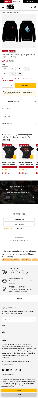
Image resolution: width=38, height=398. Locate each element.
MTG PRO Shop (17, 1)
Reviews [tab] (6, 228)
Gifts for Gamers (26, 260)
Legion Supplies (28, 1)
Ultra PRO (7, 1)
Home (3, 12)
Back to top (19, 298)
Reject (19, 394)
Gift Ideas (16, 260)
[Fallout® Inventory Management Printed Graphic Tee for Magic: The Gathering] (9, 152)
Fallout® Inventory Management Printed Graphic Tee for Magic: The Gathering (9, 164)
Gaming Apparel (7, 260)
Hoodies (35, 260)
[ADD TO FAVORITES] (33, 46)
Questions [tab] (19, 228)
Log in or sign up (7, 93)
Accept (19, 390)
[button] (35, 7)
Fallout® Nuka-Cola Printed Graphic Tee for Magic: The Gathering (26, 164)
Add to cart (25, 85)
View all (4, 143)
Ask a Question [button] (19, 224)
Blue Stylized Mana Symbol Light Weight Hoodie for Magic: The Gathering (13, 12)
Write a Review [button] (19, 219)
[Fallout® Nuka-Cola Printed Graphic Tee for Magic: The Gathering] (26, 152)
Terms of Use (25, 379)
